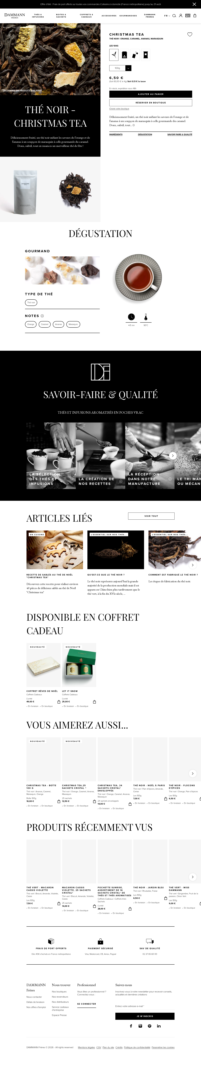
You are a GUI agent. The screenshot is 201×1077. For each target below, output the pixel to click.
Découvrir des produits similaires (22, 90)
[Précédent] (8, 189)
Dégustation (145, 134)
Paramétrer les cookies (163, 1047)
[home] (14, 15)
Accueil (6, 27)
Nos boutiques (59, 991)
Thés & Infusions (18, 27)
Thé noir (38, 27)
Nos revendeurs (60, 996)
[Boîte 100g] (124, 55)
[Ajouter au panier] (59, 701)
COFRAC (57, 468)
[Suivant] (92, 189)
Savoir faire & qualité (179, 134)
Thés (30, 27)
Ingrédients (115, 134)
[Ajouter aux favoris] (189, 35)
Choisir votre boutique (119, 108)
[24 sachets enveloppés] (145, 55)
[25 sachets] (135, 55)
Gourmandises (128, 15)
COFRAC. (134, 467)
